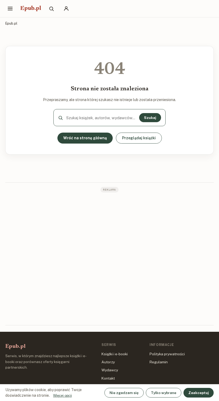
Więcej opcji (62, 396)
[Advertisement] (109, 258)
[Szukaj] (51, 8)
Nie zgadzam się (124, 393)
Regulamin (159, 362)
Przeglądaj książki (139, 138)
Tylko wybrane (163, 393)
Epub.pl (30, 8)
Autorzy (108, 362)
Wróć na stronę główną (85, 138)
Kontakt (108, 378)
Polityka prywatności (167, 354)
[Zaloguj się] (66, 8)
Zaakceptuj (198, 393)
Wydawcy (109, 370)
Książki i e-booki (114, 354)
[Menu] (10, 8)
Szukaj (150, 117)
